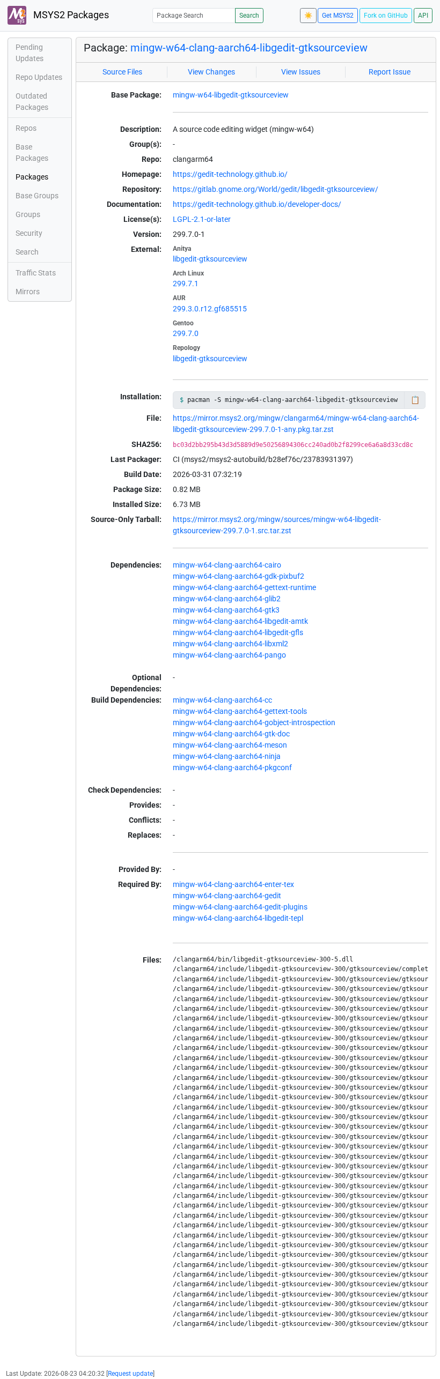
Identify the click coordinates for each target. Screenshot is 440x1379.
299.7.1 (186, 283)
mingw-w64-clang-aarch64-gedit (227, 895)
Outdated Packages (32, 101)
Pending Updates (29, 53)
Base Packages (32, 152)
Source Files (122, 72)
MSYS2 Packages (70, 15)
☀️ (308, 15)
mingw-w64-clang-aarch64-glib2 (227, 598)
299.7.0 (186, 333)
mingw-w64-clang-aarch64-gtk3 (226, 610)
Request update (130, 1373)
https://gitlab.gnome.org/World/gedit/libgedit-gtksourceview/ (275, 189)
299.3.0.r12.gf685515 (210, 308)
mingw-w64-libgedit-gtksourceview (231, 95)
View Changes (211, 72)
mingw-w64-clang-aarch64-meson (230, 745)
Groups (28, 214)
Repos (26, 128)
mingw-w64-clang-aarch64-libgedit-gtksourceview (249, 47)
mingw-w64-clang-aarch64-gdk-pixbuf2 (238, 576)
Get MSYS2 (338, 15)
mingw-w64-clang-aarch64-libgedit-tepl (238, 918)
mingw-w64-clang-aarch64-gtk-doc (231, 733)
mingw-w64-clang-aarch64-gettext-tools (240, 711)
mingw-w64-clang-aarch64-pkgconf (232, 767)
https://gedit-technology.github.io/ (230, 174)
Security (29, 233)
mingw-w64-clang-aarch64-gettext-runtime (244, 587)
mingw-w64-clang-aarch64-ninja (227, 756)
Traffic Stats (36, 273)
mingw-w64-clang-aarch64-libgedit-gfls (238, 632)
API (423, 15)
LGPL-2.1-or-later (202, 219)
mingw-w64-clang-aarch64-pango (229, 655)
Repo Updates (39, 77)
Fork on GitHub (386, 15)
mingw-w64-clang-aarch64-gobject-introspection (254, 722)
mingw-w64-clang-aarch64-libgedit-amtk (240, 621)
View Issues (300, 72)
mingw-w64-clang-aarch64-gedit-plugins (240, 907)
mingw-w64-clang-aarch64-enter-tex (233, 884)
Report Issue (389, 72)
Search (249, 15)
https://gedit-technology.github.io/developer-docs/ (257, 204)
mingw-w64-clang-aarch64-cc (222, 700)
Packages (32, 177)
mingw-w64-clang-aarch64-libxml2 (230, 643)
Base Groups (37, 195)
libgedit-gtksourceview (210, 259)
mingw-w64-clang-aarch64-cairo (227, 565)
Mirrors (28, 291)
